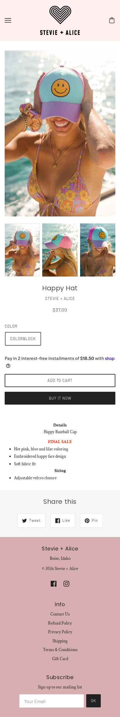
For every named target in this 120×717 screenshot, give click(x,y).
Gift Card (60, 659)
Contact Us (60, 614)
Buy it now (60, 398)
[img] (53, 584)
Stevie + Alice (60, 298)
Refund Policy (60, 623)
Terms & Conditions (60, 650)
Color (11, 326)
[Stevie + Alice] (60, 20)
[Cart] (112, 20)
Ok (93, 700)
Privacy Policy (60, 632)
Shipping (60, 641)
